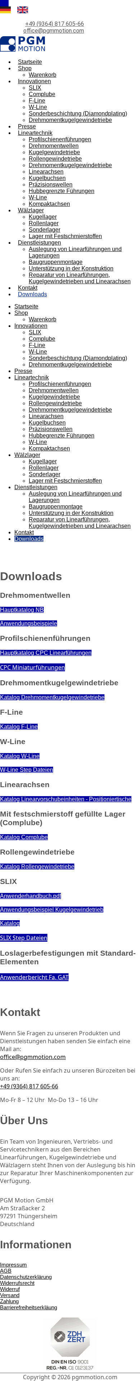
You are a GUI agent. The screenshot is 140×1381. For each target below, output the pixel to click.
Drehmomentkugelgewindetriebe (70, 120)
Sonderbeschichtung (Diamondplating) (78, 113)
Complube (42, 94)
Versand (9, 1295)
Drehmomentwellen (54, 146)
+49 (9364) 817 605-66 (54, 23)
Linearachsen (46, 172)
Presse (27, 126)
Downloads (32, 294)
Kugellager (43, 217)
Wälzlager (31, 210)
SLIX (35, 88)
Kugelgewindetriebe (54, 152)
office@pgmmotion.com (53, 30)
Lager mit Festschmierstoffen (65, 236)
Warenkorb (42, 75)
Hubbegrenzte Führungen (61, 191)
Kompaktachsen (49, 204)
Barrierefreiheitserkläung (28, 1307)
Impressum (13, 1265)
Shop (25, 68)
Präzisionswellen (51, 184)
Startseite (30, 62)
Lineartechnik (35, 133)
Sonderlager (44, 230)
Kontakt (27, 288)
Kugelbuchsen (47, 178)
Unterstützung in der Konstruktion (71, 268)
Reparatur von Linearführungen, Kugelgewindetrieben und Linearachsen (80, 278)
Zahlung (9, 1301)
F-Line (37, 101)
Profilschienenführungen (60, 139)
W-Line (38, 107)
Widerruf (10, 1289)
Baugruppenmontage (56, 262)
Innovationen (34, 81)
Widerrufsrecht (17, 1283)
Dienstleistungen (39, 243)
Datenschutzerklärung (26, 1277)
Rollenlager (44, 223)
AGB (5, 1271)
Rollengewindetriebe (55, 159)
